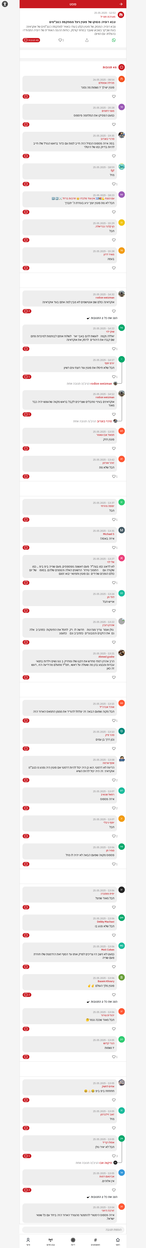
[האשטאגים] (95, 1241)
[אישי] (28, 1241)
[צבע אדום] (50, 1241)
